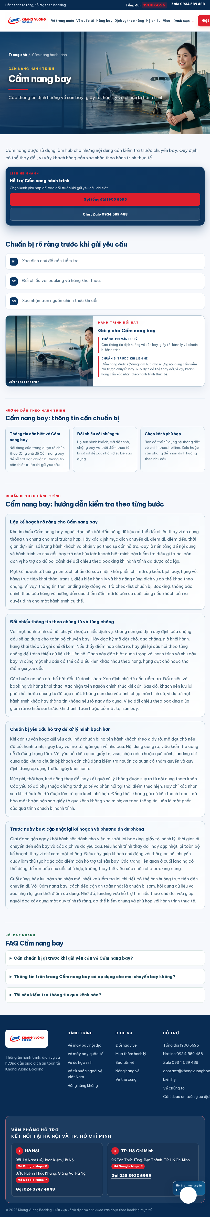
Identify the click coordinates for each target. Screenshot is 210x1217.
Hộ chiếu (153, 21)
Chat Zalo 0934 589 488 (105, 214)
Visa (166, 21)
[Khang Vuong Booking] (26, 20)
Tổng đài (145, 5)
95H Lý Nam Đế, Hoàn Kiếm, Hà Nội (45, 1163)
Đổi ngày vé (126, 1045)
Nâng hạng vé (128, 1070)
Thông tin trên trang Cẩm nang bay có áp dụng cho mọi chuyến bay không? (94, 976)
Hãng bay (104, 21)
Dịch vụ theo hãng (129, 21)
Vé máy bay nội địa (84, 1045)
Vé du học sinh (80, 1062)
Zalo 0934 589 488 (188, 4)
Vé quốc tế (85, 21)
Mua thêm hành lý (131, 1053)
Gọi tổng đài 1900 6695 (105, 199)
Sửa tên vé (125, 1062)
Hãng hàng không (83, 1085)
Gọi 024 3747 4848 (35, 1189)
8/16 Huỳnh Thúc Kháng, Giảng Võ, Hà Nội (51, 1176)
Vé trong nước (62, 21)
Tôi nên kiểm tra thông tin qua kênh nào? (57, 994)
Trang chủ (17, 55)
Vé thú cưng (126, 1079)
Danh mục (183, 21)
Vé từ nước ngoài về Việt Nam (85, 1073)
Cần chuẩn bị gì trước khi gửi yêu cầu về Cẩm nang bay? (73, 958)
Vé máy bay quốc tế (85, 1053)
